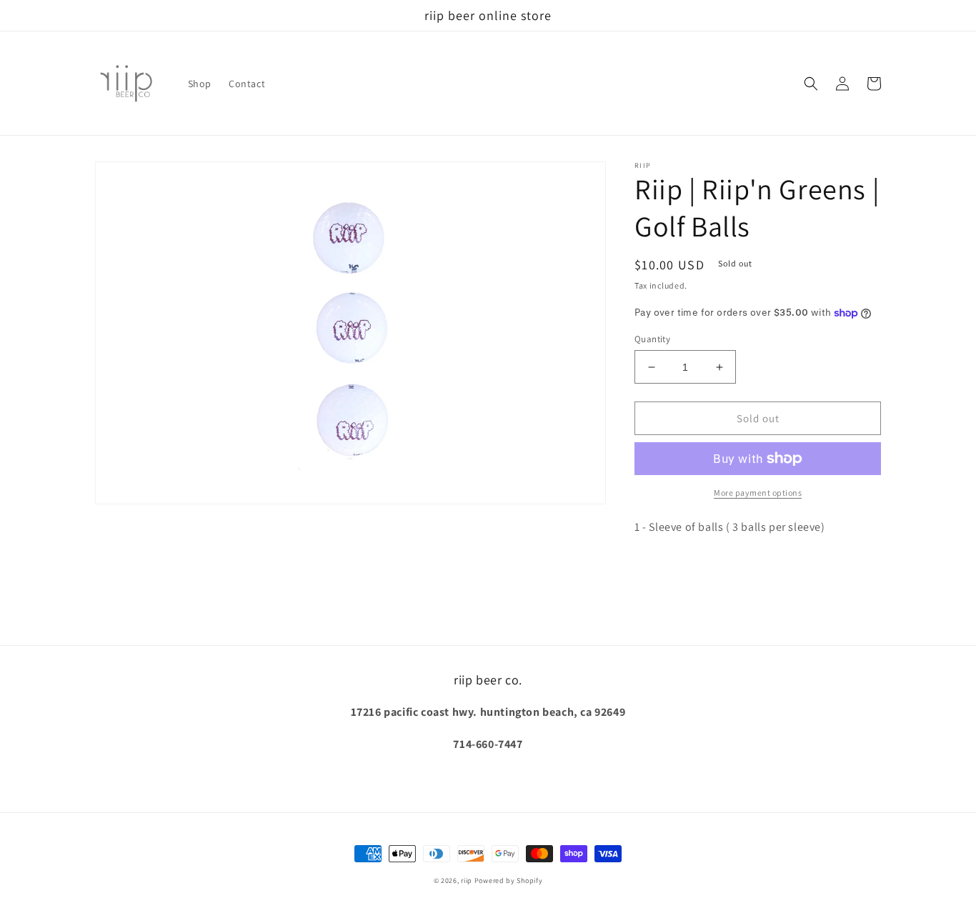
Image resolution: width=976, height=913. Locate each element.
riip (466, 880)
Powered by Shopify (508, 880)
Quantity (652, 339)
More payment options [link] (758, 492)
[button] (811, 83)
